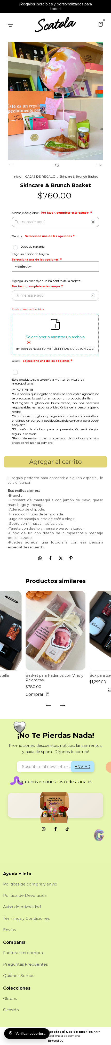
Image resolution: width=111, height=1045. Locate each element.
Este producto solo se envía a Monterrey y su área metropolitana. (48, 381)
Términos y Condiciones (26, 918)
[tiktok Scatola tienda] (67, 829)
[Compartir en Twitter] (61, 558)
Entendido (55, 1040)
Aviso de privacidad (22, 906)
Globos (10, 998)
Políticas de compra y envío (30, 884)
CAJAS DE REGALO (40, 176)
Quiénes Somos (18, 975)
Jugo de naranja (33, 246)
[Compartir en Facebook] (50, 558)
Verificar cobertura (30, 1033)
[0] (99, 25)
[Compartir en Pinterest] (71, 558)
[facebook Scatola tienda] (55, 829)
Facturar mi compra (23, 952)
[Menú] (11, 25)
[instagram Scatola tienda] (44, 829)
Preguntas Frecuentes (25, 964)
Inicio (17, 176)
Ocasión (11, 1009)
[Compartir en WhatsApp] (40, 558)
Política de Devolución (25, 895)
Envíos (9, 929)
